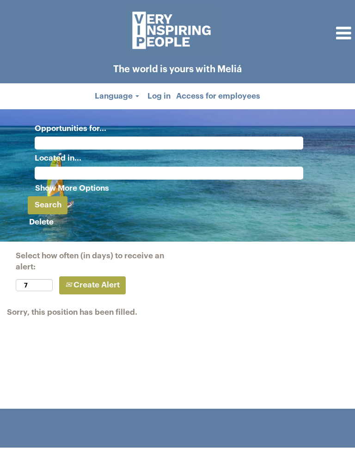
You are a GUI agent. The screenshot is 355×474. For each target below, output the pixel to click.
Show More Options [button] (72, 188)
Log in (159, 96)
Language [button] (115, 96)
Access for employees (218, 96)
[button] (296, 34)
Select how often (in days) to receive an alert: (90, 261)
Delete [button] (41, 222)
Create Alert (96, 285)
